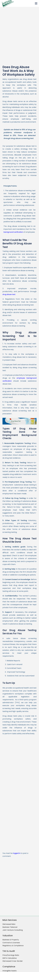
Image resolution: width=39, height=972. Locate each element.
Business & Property (10, 939)
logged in (16, 853)
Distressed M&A (8, 924)
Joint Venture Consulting (12, 930)
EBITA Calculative (9, 958)
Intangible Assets (9, 970)
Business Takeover (10, 927)
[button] (36, 3)
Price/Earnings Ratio (10, 955)
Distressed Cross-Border (12, 961)
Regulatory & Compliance (13, 945)
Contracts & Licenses (11, 942)
